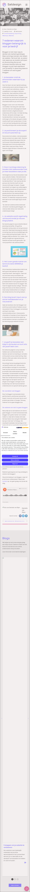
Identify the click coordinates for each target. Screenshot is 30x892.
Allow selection (15, 460)
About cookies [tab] (15, 432)
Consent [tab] (5, 432)
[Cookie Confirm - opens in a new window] (22, 427)
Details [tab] (24, 432)
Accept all (15, 456)
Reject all (15, 463)
